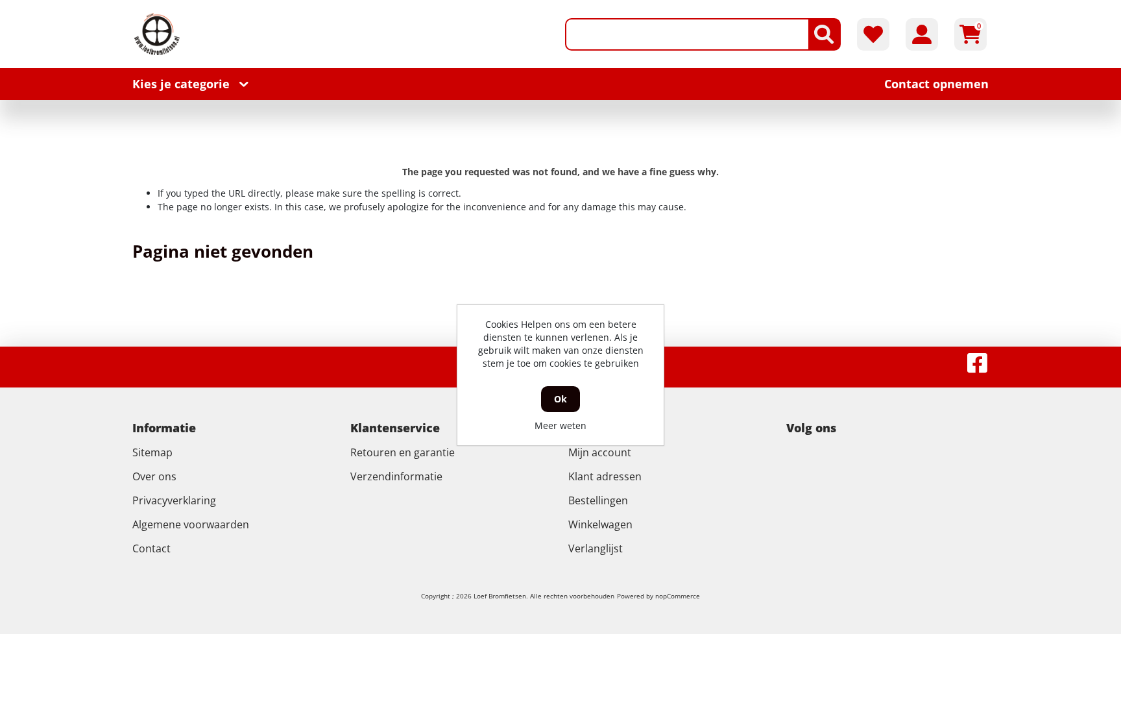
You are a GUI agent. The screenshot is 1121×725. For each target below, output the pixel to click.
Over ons (154, 476)
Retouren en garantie (402, 452)
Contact (151, 548)
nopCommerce (677, 595)
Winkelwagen (600, 524)
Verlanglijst (595, 548)
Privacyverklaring (174, 500)
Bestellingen (598, 500)
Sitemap (152, 452)
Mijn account (599, 452)
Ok (560, 399)
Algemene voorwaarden (190, 524)
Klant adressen (605, 476)
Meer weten (560, 425)
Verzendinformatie (396, 476)
